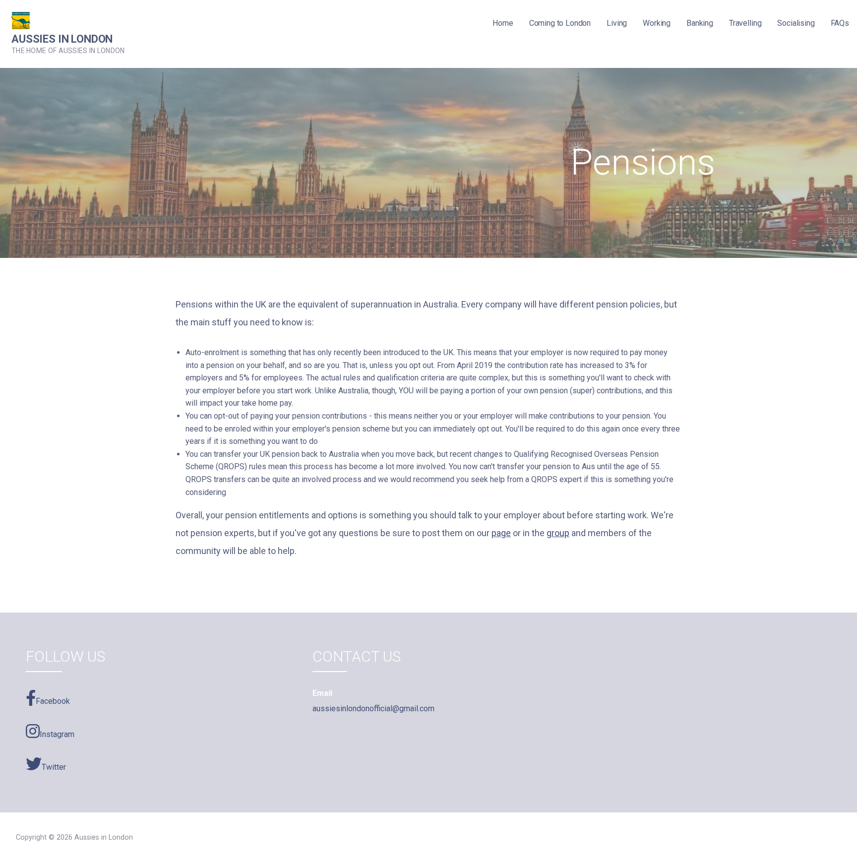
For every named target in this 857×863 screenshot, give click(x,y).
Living (617, 23)
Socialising (795, 23)
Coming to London (560, 23)
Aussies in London (62, 39)
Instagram (57, 734)
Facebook (53, 701)
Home (502, 23)
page (501, 533)
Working (657, 23)
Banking (699, 23)
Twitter (54, 767)
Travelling (745, 23)
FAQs (840, 23)
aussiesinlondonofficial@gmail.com (373, 708)
